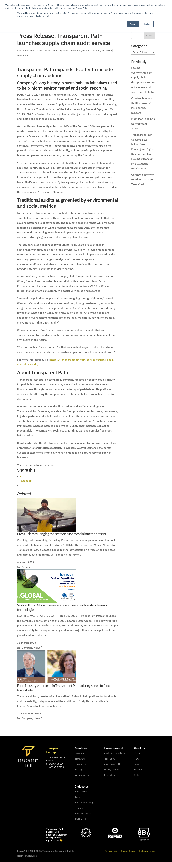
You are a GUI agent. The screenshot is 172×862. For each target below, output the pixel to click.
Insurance (80, 808)
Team (136, 758)
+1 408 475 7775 (55, 767)
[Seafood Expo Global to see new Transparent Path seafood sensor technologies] (46, 600)
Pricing (78, 769)
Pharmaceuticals (83, 813)
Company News (60, 50)
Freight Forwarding (84, 802)
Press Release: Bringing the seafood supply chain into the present (61, 534)
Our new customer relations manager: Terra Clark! (143, 179)
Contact (137, 775)
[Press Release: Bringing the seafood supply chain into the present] (46, 529)
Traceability (109, 758)
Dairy (77, 797)
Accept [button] (133, 23)
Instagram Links (147, 851)
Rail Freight (80, 819)
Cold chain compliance (114, 753)
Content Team (27, 50)
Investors (137, 769)
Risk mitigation (111, 775)
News (136, 764)
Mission (136, 753)
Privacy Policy (128, 851)
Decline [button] (147, 23)
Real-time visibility (112, 764)
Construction (81, 791)
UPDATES (106, 50)
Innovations (80, 764)
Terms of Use (111, 851)
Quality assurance (112, 769)
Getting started (82, 775)
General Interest (91, 50)
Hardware (80, 758)
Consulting (75, 50)
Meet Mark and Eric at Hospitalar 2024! (143, 123)
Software (79, 753)
